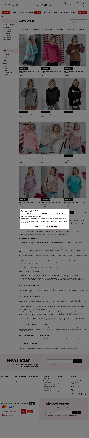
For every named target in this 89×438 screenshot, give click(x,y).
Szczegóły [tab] (44, 213)
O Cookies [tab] (60, 213)
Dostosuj (36, 226)
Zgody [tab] (29, 213)
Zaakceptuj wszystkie (52, 226)
